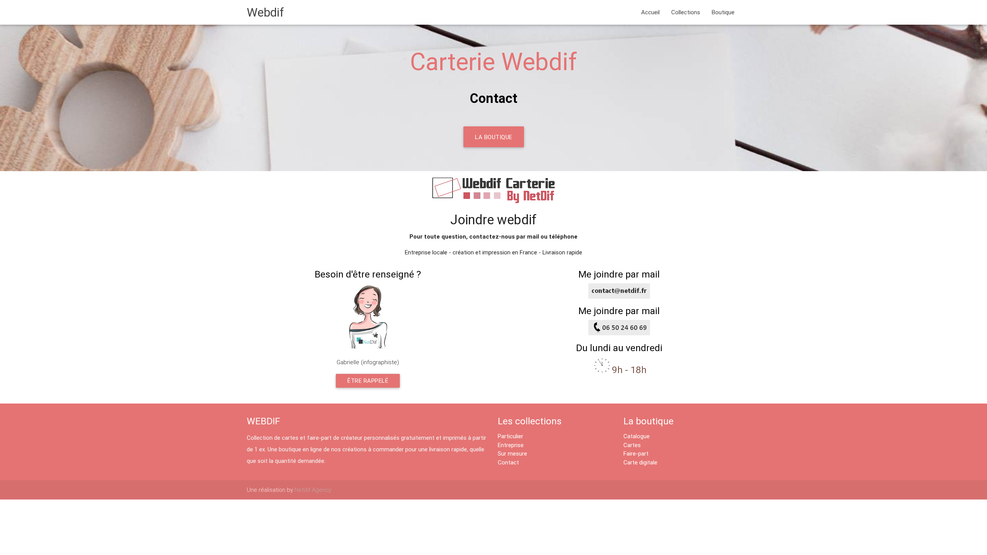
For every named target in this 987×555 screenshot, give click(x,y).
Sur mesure (512, 453)
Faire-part (635, 453)
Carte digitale (640, 462)
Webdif (265, 12)
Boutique (723, 12)
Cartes (632, 445)
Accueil (650, 12)
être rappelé (367, 380)
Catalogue (636, 436)
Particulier (510, 436)
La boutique (493, 137)
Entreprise (511, 445)
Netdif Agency (313, 489)
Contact (508, 462)
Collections (685, 12)
